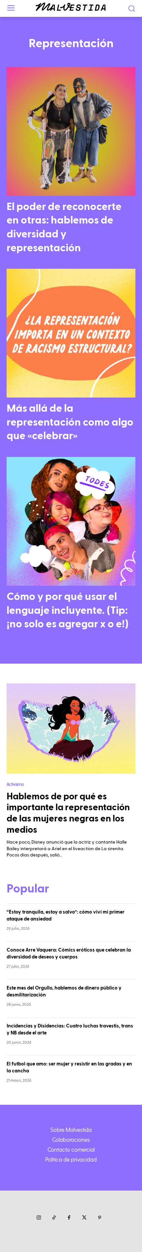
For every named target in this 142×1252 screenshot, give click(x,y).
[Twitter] (84, 1218)
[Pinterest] (99, 1218)
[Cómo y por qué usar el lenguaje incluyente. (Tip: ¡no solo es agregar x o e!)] (71, 521)
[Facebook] (69, 1218)
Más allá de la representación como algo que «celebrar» (70, 422)
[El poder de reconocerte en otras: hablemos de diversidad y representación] (71, 131)
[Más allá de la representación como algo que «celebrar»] (71, 333)
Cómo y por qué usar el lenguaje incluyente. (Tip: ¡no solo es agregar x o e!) (67, 610)
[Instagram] (39, 1218)
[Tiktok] (54, 1218)
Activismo (15, 784)
